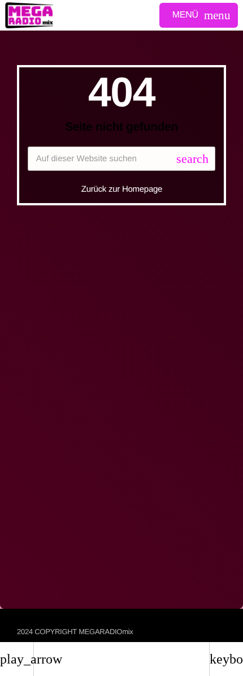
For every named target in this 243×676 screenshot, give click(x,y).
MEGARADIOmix (106, 631)
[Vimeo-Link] (29, 15)
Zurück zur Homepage (121, 189)
